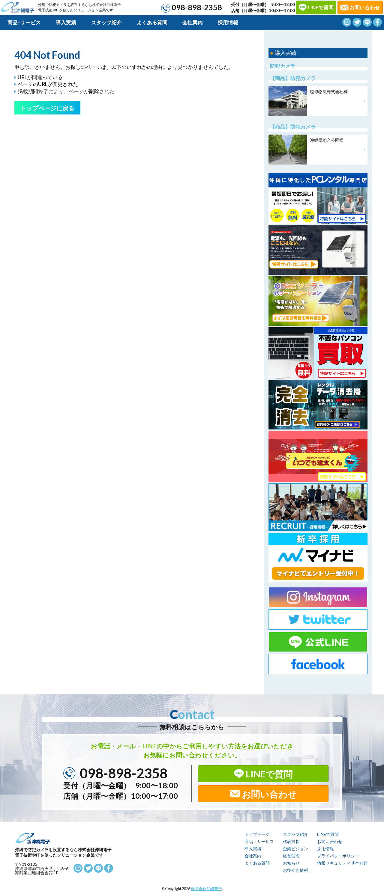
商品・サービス (259, 841)
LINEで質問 (321, 7)
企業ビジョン (295, 848)
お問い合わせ (269, 794)
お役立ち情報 (295, 870)
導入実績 (66, 22)
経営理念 (291, 855)
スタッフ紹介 (106, 22)
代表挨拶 (291, 841)
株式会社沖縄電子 (206, 889)
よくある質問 (152, 22)
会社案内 (192, 22)
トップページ (257, 834)
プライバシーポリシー (338, 855)
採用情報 (228, 22)
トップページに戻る (47, 107)
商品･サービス (24, 22)
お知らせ (291, 863)
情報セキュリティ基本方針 (342, 863)
